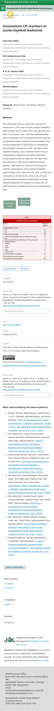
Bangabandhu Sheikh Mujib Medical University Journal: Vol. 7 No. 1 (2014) (29, 551)
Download (11, 268)
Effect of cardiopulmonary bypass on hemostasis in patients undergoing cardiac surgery (29, 423)
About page (43, 660)
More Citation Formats (14, 311)
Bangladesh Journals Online (21, 2)
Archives (14, 15)
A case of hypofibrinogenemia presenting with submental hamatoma (26, 544)
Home (5, 15)
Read (25, 268)
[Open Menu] (3, 8)
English (7, 604)
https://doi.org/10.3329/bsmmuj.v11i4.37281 (21, 305)
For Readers (9, 583)
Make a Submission (14, 567)
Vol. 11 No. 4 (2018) (30, 15)
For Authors (9, 588)
